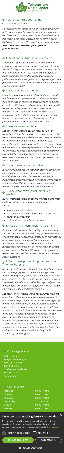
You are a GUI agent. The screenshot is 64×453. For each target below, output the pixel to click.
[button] (32, 448)
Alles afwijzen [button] (48, 440)
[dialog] (32, 432)
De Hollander (13, 355)
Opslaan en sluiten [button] (18, 440)
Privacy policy (11, 375)
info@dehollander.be (16, 369)
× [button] (61, 415)
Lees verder (54, 427)
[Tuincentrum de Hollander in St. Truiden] (32, 6)
